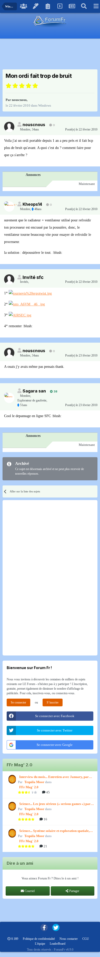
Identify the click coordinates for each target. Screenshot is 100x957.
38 (55, 391)
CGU (85, 939)
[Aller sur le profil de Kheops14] (9, 206)
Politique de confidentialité (39, 939)
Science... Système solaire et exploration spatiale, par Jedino (54, 831)
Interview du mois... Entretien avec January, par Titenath (54, 777)
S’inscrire (52, 702)
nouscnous (19, 100)
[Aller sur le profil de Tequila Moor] (11, 779)
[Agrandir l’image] (30, 293)
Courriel (29, 891)
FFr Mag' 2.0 (28, 787)
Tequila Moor (34, 782)
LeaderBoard (57, 943)
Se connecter (18, 702)
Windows (44, 105)
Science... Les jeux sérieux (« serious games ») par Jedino (55, 804)
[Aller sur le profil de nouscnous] (9, 127)
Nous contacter (68, 939)
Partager (73, 891)
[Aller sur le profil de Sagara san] (9, 398)
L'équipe (40, 943)
